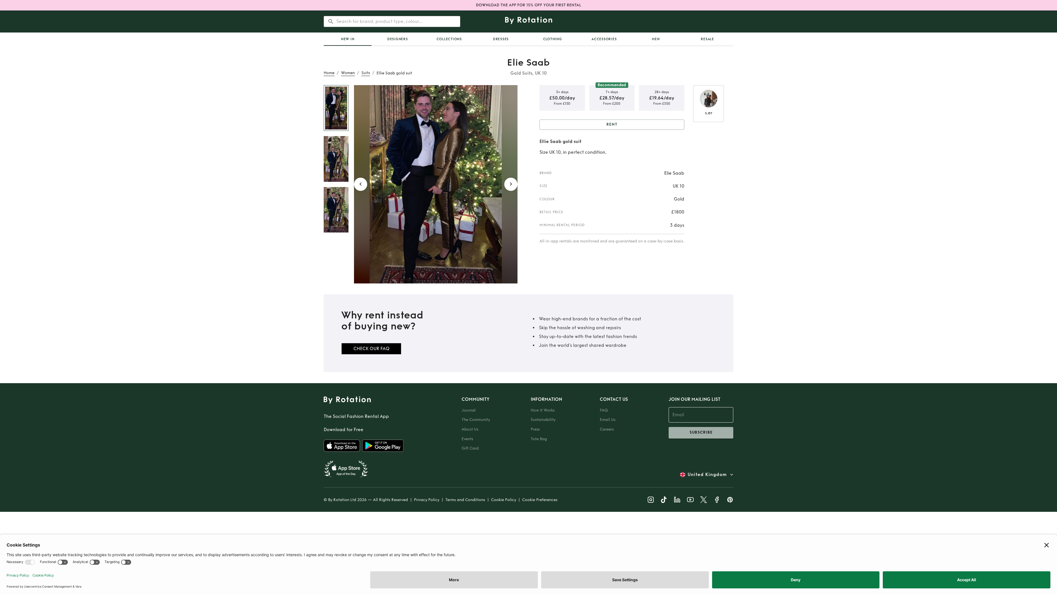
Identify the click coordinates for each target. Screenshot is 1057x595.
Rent (611, 124)
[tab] (348, 39)
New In (348, 39)
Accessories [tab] (604, 39)
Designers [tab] (397, 39)
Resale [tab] (707, 39)
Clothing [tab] (552, 39)
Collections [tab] (449, 39)
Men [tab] (656, 39)
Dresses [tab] (501, 39)
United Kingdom (707, 474)
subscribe (701, 432)
